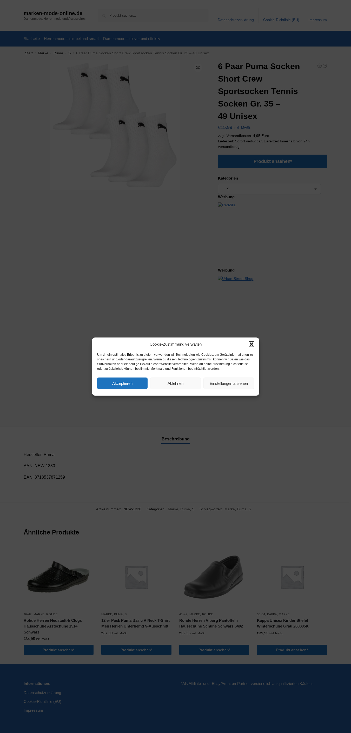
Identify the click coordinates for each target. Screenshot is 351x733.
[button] (251, 344)
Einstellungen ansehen (229, 383)
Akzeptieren (122, 383)
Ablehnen (175, 383)
